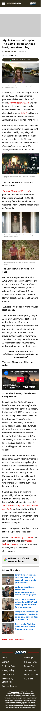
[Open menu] (3, 3)
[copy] (16, 55)
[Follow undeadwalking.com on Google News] (35, 559)
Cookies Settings (9, 686)
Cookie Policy (8, 674)
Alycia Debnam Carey (16, 639)
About (4, 657)
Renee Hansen (11, 51)
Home (4, 639)
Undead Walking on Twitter (21, 537)
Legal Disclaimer (31, 674)
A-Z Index (28, 679)
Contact (5, 662)
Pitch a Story (30, 666)
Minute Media (15, 692)
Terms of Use (30, 670)
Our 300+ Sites (30, 662)
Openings (28, 657)
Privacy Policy (8, 670)
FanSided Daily (8, 666)
